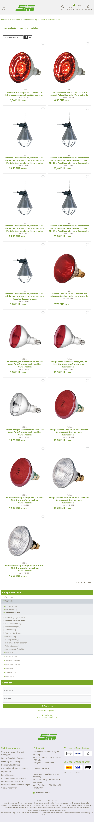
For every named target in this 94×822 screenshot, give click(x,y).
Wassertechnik (11, 668)
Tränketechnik (11, 656)
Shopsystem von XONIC (72, 773)
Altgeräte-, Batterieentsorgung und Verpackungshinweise (14, 779)
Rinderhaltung (11, 606)
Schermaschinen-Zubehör (16, 643)
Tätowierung (10, 630)
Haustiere (9, 652)
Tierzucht (9, 601)
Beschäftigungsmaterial (15, 617)
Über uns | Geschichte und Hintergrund (12, 753)
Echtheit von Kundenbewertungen (15, 784)
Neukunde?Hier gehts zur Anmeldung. (47, 716)
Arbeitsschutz (11, 672)
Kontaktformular (8, 775)
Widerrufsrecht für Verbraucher (14, 758)
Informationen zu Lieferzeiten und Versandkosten (46, 813)
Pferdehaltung (11, 609)
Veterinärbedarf (11, 646)
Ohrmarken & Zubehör (14, 649)
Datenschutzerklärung (10, 765)
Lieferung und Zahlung (10, 761)
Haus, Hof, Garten (12, 664)
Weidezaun (10, 597)
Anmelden (48, 706)
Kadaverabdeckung (13, 623)
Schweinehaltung (12, 612)
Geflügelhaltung (11, 640)
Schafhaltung (10, 636)
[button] (26, 37)
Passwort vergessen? (47, 710)
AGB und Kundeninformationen (14, 768)
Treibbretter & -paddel (14, 633)
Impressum (6, 771)
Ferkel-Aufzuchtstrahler (15, 620)
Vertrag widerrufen (9, 788)
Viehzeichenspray (12, 626)
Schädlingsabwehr (13, 660)
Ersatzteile (9, 676)
